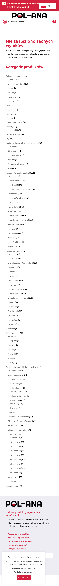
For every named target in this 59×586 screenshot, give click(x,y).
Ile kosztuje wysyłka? (17, 545)
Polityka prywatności (23, 572)
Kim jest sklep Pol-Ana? (18, 537)
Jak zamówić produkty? (18, 534)
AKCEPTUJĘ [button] (23, 577)
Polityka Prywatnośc (17, 548)
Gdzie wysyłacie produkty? (20, 541)
